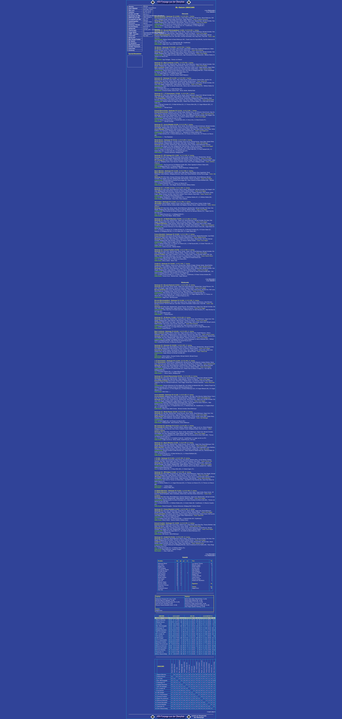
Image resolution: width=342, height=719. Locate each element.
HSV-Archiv (132, 23)
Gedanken (131, 12)
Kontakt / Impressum (134, 46)
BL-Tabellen (132, 41)
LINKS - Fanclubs (133, 34)
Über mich (131, 10)
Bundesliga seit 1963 (134, 16)
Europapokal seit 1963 (135, 19)
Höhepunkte (132, 28)
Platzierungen (132, 30)
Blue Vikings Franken (135, 39)
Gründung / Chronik (134, 25)
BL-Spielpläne (132, 43)
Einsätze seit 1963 (134, 14)
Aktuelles (131, 6)
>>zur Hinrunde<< (210, 279)
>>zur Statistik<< (211, 12)
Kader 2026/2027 (133, 8)
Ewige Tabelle (132, 32)
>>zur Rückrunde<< (210, 10)
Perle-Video (132, 48)
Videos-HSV (132, 35)
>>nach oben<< (211, 711)
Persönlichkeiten (133, 26)
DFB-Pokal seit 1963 (134, 17)
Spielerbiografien (133, 21)
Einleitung (131, 50)
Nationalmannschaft (134, 45)
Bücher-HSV (132, 37)
